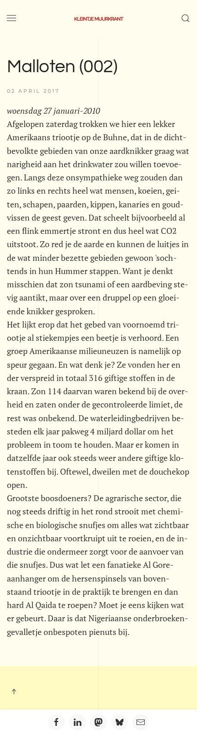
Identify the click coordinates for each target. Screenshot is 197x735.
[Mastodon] (98, 722)
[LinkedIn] (77, 722)
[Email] (140, 722)
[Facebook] (56, 722)
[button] (11, 18)
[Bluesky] (119, 722)
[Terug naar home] (98, 18)
